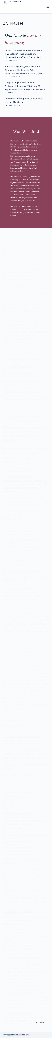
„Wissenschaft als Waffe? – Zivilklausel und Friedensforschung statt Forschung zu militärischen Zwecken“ (24, 717)
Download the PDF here (26, 505)
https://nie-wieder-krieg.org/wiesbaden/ (23, 571)
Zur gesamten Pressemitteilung (18, 911)
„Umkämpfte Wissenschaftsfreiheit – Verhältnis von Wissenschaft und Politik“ (23, 736)
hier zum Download (38, 764)
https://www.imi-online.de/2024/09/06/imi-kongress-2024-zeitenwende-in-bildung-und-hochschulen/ (26, 936)
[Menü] (48, 6)
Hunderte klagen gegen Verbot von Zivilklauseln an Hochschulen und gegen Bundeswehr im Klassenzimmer (23, 850)
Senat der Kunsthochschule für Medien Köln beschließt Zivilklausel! (24, 578)
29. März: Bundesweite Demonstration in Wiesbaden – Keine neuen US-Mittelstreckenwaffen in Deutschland (24, 54)
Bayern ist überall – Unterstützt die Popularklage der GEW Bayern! (20, 947)
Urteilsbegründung (17, 363)
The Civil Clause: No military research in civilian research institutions (23, 470)
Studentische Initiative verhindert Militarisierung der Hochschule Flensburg (23, 374)
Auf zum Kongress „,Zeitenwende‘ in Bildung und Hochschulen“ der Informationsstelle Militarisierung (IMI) (24, 70)
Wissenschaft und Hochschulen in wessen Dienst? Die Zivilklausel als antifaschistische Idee (25, 805)
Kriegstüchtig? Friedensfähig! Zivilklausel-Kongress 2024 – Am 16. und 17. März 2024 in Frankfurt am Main (25, 86)
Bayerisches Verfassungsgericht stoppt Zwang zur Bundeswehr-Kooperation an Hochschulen (25, 251)
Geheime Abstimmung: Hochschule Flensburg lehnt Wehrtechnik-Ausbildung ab (25, 453)
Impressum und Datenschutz (16, 1035)
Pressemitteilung (16, 359)
